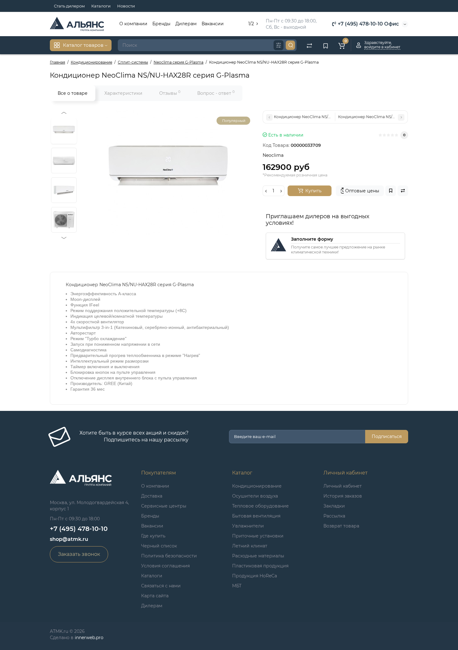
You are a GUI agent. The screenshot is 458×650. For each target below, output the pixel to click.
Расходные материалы (258, 556)
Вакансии (213, 23)
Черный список (159, 546)
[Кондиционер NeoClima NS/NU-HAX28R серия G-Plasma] (168, 172)
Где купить (153, 536)
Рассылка (334, 516)
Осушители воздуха (255, 496)
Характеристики (123, 93)
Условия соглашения (165, 566)
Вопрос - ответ (216, 93)
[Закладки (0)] (325, 45)
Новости (126, 5)
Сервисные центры (163, 506)
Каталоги (101, 5)
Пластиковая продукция (260, 566)
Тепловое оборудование (260, 506)
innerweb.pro (89, 637)
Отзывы (169, 93)
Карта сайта (155, 596)
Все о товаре (73, 93)
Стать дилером (69, 5)
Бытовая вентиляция (256, 516)
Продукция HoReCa (254, 576)
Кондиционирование (257, 486)
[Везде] (279, 45)
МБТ (236, 586)
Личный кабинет (342, 486)
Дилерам (186, 23)
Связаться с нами (161, 586)
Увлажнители (248, 526)
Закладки (334, 506)
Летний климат (249, 546)
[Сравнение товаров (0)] (309, 45)
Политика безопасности (169, 556)
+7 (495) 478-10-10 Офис (367, 24)
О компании (133, 23)
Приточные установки (258, 536)
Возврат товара (341, 526)
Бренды (161, 23)
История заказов (342, 496)
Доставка (151, 496)
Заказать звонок (79, 554)
